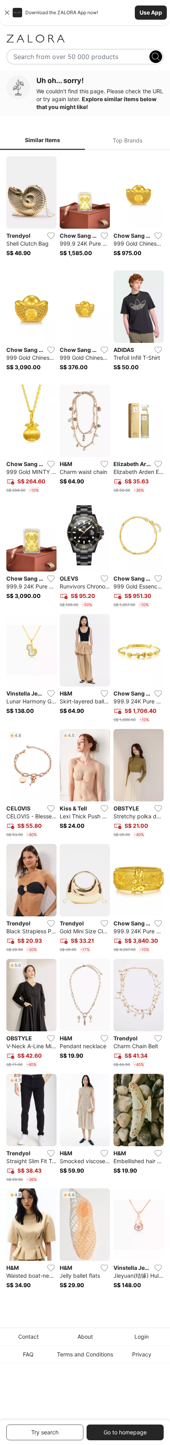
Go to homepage (125, 1432)
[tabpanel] (85, 728)
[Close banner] (7, 13)
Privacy (141, 1354)
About (85, 1336)
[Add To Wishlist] (51, 236)
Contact (28, 1336)
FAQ (28, 1354)
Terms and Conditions (85, 1354)
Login (141, 1336)
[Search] (155, 56)
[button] (85, 12)
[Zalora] (85, 39)
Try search (45, 1432)
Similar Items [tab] (42, 140)
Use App (151, 12)
